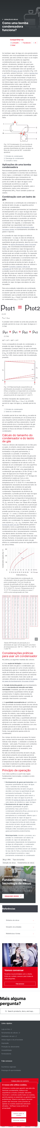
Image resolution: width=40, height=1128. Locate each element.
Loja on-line (5, 1029)
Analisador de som (8, 1036)
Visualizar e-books (12, 896)
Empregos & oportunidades (11, 1070)
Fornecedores (6, 1054)
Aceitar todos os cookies (18, 1114)
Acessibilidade (6, 1050)
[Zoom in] (20, 617)
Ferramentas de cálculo (9, 1033)
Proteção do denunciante (10, 1047)
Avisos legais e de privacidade (12, 1040)
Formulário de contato (20, 1081)
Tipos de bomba (18, 860)
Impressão (5, 1043)
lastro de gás (17, 71)
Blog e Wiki (7, 860)
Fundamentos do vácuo (26, 863)
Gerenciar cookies (19, 1120)
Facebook (27, 43)
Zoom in (36, 639)
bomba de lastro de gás (10, 525)
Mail (13, 45)
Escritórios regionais (8, 1067)
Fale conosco (20, 984)
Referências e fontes (13, 933)
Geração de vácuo (11, 19)
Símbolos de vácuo (12, 920)
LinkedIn (15, 43)
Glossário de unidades (13, 927)
